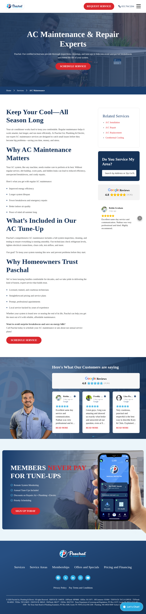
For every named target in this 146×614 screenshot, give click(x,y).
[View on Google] (104, 209)
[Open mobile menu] (138, 6)
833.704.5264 (127, 6)
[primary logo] (15, 10)
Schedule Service (73, 66)
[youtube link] (87, 577)
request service (99, 6)
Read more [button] (62, 428)
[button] (98, 218)
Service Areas (38, 567)
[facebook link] (58, 577)
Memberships (60, 567)
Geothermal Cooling (115, 137)
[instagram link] (80, 577)
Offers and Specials (86, 567)
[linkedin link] (73, 577)
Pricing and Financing (118, 567)
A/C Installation (113, 122)
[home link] (73, 554)
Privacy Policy (60, 588)
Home (8, 91)
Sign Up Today (26, 511)
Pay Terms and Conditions (81, 588)
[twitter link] (65, 577)
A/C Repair (111, 127)
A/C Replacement (114, 132)
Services (20, 91)
